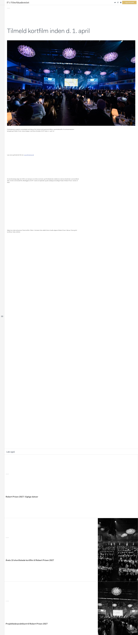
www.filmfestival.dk (29, 155)
